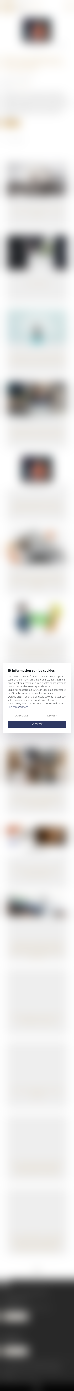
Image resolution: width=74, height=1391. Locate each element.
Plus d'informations (18, 706)
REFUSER (52, 715)
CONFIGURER (22, 715)
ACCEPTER (37, 724)
